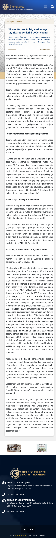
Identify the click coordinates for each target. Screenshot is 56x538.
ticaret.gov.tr (20, 535)
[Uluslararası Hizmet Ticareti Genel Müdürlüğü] (13, 6)
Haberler (19, 22)
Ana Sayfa (10, 22)
